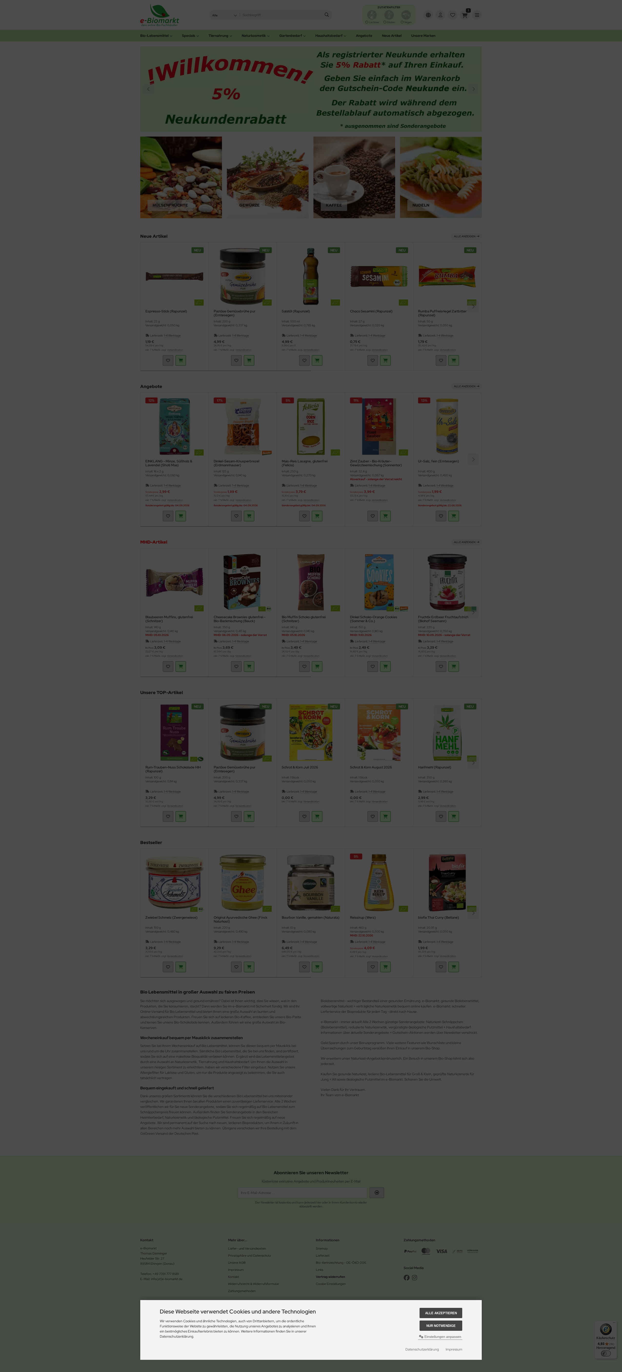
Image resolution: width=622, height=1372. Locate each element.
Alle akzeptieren (441, 1313)
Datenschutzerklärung (422, 1349)
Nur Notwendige (441, 1326)
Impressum (454, 1349)
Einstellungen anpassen (442, 1337)
